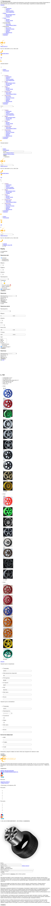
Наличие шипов (5, 285)
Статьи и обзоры (9, 10)
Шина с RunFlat (5, 286)
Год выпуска (3, 297)
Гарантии (8, 30)
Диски (4, 18)
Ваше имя (3, 869)
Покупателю (7, 95)
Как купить (8, 27)
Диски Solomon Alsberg (11, 25)
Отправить (3, 755)
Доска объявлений (10, 12)
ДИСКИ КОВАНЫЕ (9, 770)
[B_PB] (4, 341)
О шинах (8, 16)
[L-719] (7, 360)
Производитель (4, 295)
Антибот (3, 753)
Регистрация (6, 70)
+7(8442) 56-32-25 (5, 783)
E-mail (4, 151)
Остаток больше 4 (6, 289)
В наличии (4, 287)
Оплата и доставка (10, 28)
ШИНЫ (2, 770)
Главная (6, 75)
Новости (8, 9)
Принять (2, 4)
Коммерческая (5, 260)
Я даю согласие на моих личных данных (14, 873)
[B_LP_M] (4, 342)
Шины (4, 13)
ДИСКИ (2, 771)
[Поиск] (13, 106)
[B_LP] (4, 339)
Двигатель (3, 299)
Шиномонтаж (9, 32)
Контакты (5, 34)
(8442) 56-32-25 (4, 46)
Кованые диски (8, 91)
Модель (2, 298)
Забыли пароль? (10, 152)
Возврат (7, 31)
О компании (8, 8)
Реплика (8, 19)
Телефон (2, 871)
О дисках (8, 21)
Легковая (4, 258)
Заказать (2, 661)
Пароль (5, 152)
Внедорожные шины (10, 14)
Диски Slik (8, 24)
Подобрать (3, 290)
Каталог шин (9, 15)
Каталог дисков (9, 20)
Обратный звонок (5, 53)
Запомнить (7, 156)
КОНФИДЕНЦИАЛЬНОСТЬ (11, 771)
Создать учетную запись (8, 154)
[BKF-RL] (4, 340)
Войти (4, 69)
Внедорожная (5, 259)
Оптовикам (5, 33)
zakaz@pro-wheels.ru (5, 781)
